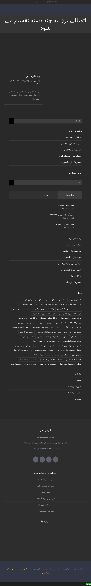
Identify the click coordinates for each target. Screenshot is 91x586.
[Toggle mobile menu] (86, 11)
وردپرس (77, 399)
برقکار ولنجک (75, 276)
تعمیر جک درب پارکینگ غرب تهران (48, 332)
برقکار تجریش (30, 300)
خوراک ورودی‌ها (74, 386)
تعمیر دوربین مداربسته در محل (44, 341)
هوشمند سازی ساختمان (71, 143)
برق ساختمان (44, 300)
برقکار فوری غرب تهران (28, 318)
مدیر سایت (33, 81)
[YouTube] (42, 459)
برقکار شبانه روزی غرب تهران (44, 313)
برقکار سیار (23, 54)
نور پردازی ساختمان (72, 150)
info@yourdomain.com (40, 2)
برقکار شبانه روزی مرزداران (70, 318)
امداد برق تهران (75, 300)
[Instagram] (35, 459)
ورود (79, 380)
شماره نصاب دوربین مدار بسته (69, 359)
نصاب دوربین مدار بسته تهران (70, 364)
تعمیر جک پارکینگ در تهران (71, 336)
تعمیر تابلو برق (56, 327)
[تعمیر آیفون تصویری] (79, 206)
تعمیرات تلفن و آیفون (45, 486)
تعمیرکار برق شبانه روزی (44, 346)
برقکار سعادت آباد (73, 137)
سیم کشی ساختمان (45, 479)
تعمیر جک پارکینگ (73, 282)
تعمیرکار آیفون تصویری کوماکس (69, 346)
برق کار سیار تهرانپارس (48, 304)
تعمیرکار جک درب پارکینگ (22, 346)
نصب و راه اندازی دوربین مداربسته (23, 364)
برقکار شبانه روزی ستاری (22, 309)
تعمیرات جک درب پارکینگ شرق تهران (30, 323)
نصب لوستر (45, 492)
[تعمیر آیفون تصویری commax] (79, 215)
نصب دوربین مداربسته (48, 364)
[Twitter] (55, 459)
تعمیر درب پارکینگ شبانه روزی (69, 341)
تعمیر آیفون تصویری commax (62, 215)
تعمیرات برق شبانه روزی (56, 323)
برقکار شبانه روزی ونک (48, 318)
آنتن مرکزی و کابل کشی (45, 498)
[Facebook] (49, 459)
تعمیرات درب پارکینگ (73, 327)
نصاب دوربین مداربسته (27, 359)
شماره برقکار (39, 355)
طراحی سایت (23, 569)
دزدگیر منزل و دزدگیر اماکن (69, 156)
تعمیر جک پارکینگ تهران (71, 162)
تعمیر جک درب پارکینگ (72, 332)
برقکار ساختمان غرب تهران (70, 304)
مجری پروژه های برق (47, 359)
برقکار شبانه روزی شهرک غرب (69, 313)
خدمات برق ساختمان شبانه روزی (68, 350)
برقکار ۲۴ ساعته (75, 323)
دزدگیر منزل (76, 355)
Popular (70, 194)
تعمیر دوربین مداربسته (65, 224)
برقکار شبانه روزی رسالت (44, 309)
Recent (45, 194)
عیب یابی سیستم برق (45, 511)
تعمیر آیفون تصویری (66, 205)
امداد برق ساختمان (59, 300)
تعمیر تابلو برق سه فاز (40, 327)
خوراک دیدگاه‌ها (74, 393)
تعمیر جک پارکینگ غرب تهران (47, 336)
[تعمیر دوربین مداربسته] (79, 226)
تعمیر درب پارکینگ (27, 336)
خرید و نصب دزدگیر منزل (23, 350)
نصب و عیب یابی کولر (45, 505)
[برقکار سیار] (23, 57)
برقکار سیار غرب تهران (28, 304)
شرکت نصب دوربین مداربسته (58, 355)
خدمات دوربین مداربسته (44, 350)
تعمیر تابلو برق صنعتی (20, 327)
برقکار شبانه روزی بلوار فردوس (69, 309)
